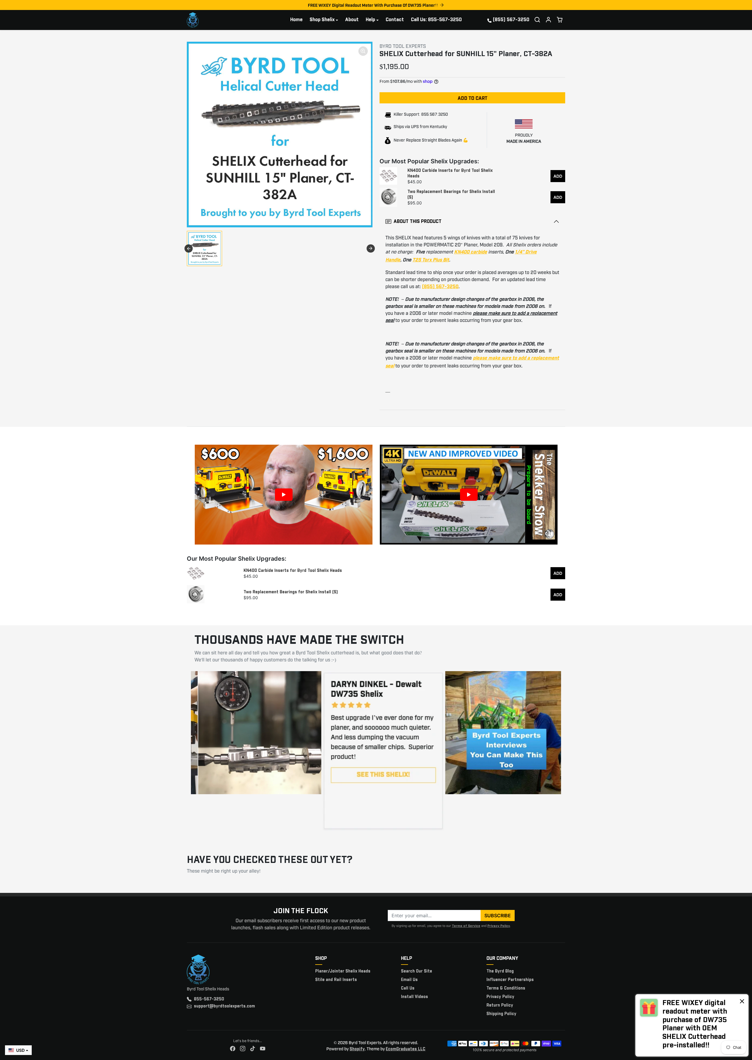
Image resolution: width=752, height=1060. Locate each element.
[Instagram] (243, 1048)
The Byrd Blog (500, 971)
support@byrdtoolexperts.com (224, 1006)
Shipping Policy (501, 1014)
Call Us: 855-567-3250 (436, 20)
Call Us (407, 988)
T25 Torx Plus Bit (430, 260)
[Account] (548, 19)
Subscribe (497, 915)
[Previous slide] (188, 248)
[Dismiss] (742, 1001)
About (352, 20)
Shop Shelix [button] (322, 20)
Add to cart (472, 98)
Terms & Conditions (505, 988)
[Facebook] (233, 1048)
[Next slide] (371, 248)
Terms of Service (466, 926)
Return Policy (499, 1005)
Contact (395, 20)
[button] (537, 19)
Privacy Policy (498, 926)
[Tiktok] (253, 1048)
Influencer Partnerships (510, 979)
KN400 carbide (470, 252)
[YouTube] (263, 1048)
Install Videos (414, 996)
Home (296, 20)
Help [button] (370, 20)
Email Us (409, 979)
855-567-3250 (209, 999)
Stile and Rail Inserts (336, 979)
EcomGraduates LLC (405, 1049)
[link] (691, 1025)
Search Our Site (416, 971)
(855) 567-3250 (511, 20)
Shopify (357, 1049)
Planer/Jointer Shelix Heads (342, 971)
